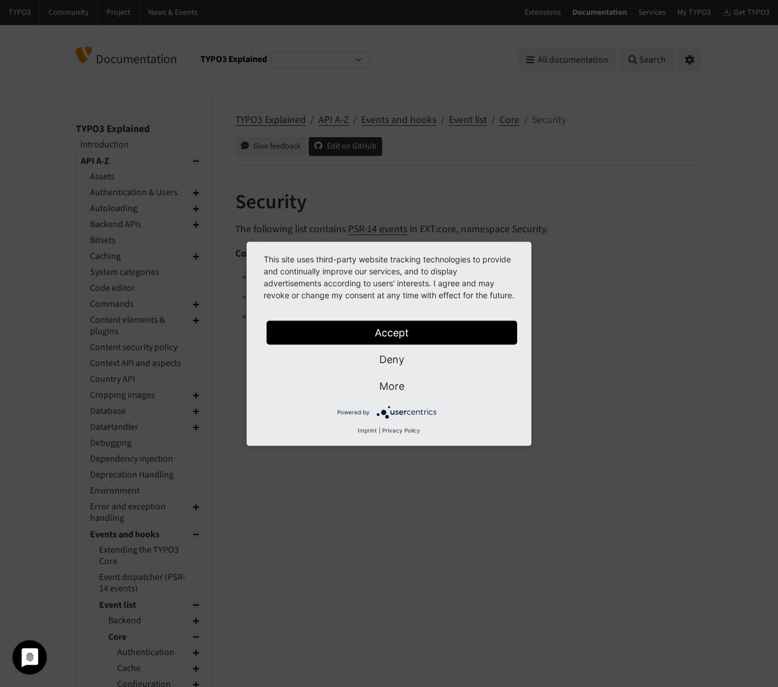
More (391, 386)
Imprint (367, 429)
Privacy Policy (401, 429)
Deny (391, 359)
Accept (392, 332)
